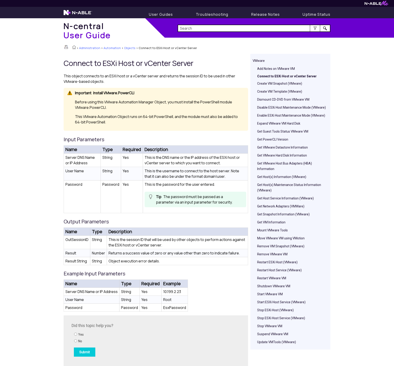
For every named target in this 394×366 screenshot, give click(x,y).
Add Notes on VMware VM (276, 69)
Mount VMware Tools (272, 230)
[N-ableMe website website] (376, 4)
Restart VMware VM (271, 278)
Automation (112, 48)
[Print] (66, 47)
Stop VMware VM (269, 326)
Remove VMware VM (272, 254)
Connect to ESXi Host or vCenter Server (287, 76)
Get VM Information (271, 222)
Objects (129, 48)
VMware (259, 61)
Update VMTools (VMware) (276, 342)
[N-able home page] (78, 14)
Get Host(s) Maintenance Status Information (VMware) (289, 187)
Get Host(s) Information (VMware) (281, 177)
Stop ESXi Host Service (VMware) (281, 318)
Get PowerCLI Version (272, 139)
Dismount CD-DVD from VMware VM (283, 99)
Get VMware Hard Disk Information (282, 155)
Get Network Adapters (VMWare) (280, 206)
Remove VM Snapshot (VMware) (280, 246)
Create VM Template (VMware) (279, 91)
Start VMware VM (270, 294)
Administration (89, 48)
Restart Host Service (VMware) (279, 270)
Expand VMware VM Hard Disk (278, 123)
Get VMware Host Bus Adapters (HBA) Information (284, 166)
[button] (315, 28)
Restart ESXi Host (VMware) (277, 262)
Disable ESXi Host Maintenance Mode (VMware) (291, 107)
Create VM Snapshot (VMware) (279, 83)
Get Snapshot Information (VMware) (283, 214)
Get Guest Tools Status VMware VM (282, 131)
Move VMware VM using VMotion (281, 238)
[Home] (74, 47)
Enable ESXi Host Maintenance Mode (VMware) (291, 115)
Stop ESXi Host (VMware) (275, 310)
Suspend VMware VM (272, 334)
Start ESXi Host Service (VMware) (281, 302)
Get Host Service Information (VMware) (285, 198)
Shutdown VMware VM (273, 286)
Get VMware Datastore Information (282, 147)
